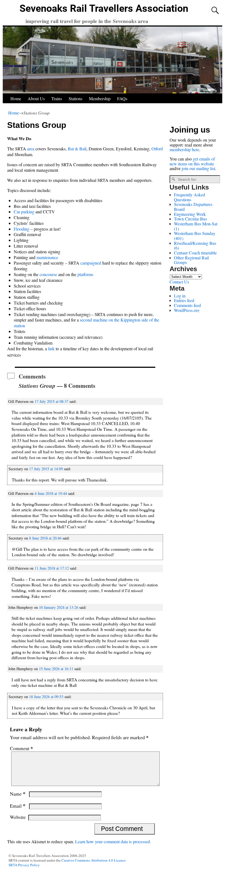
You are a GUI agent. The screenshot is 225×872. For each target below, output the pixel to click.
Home (15, 98)
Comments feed (187, 305)
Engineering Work (190, 214)
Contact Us (179, 282)
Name (18, 793)
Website (18, 817)
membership (180, 149)
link (51, 348)
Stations (75, 98)
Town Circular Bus (190, 219)
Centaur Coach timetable (195, 253)
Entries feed (184, 300)
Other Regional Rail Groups (191, 260)
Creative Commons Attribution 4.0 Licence (93, 860)
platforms (85, 274)
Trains (56, 98)
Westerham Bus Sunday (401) (194, 235)
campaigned (90, 263)
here (195, 149)
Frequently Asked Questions (189, 197)
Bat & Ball (77, 148)
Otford (157, 148)
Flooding (21, 229)
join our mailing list (198, 168)
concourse (48, 274)
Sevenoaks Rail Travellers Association (103, 8)
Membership (100, 98)
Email (18, 805)
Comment (21, 748)
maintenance (47, 257)
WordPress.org (186, 310)
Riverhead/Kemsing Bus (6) (195, 245)
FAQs (122, 98)
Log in (179, 296)
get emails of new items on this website (192, 161)
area (31, 148)
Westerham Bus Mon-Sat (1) (195, 226)
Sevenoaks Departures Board (193, 206)
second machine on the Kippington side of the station (86, 322)
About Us (36, 98)
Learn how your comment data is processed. (113, 841)
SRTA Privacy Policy (24, 864)
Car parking (24, 211)
